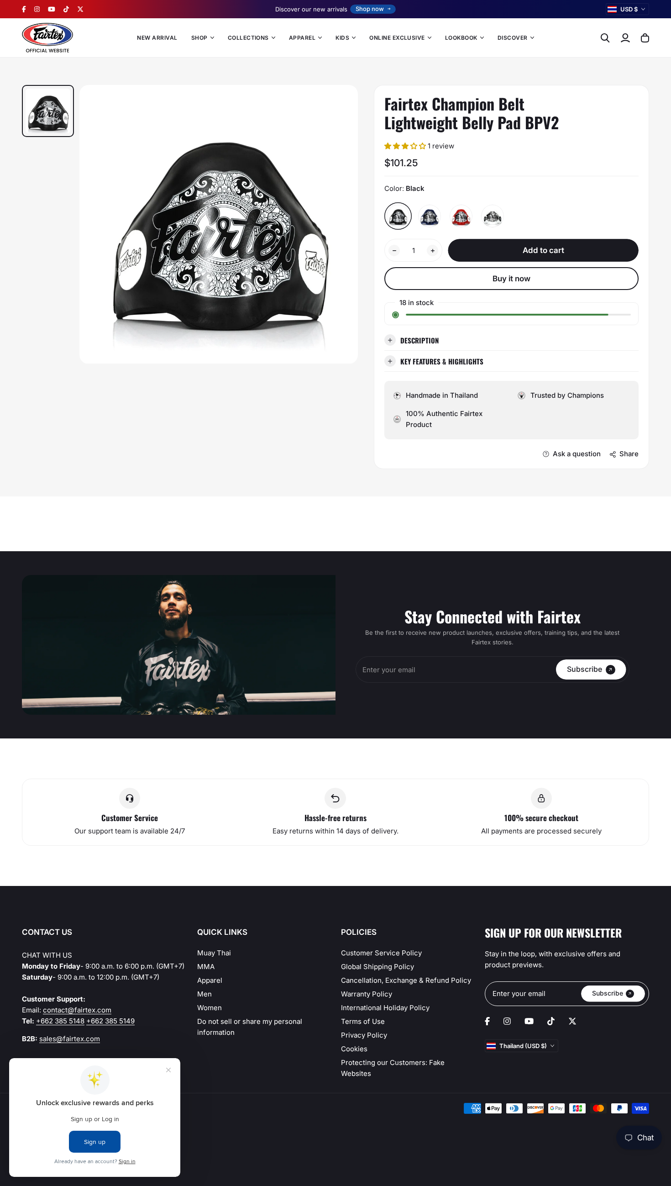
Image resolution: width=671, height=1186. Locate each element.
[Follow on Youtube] (51, 9)
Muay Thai (214, 953)
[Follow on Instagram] (37, 9)
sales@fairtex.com (69, 1038)
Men (204, 994)
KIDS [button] (342, 37)
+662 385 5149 (110, 1021)
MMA (206, 966)
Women (209, 1007)
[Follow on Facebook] (24, 9)
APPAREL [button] (302, 37)
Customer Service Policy (381, 953)
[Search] (605, 37)
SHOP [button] (199, 37)
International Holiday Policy (385, 1007)
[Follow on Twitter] (80, 9)
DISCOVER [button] (513, 37)
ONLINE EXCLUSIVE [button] (397, 37)
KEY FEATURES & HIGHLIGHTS (441, 361)
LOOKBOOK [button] (461, 37)
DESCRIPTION (419, 340)
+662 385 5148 (60, 1021)
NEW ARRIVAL (157, 37)
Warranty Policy (366, 994)
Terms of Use (363, 1021)
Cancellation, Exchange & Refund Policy (406, 980)
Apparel (209, 980)
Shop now (370, 8)
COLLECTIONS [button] (248, 37)
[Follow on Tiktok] (66, 9)
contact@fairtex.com (77, 1010)
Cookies (354, 1048)
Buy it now (511, 278)
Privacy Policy (364, 1035)
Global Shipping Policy (377, 966)
